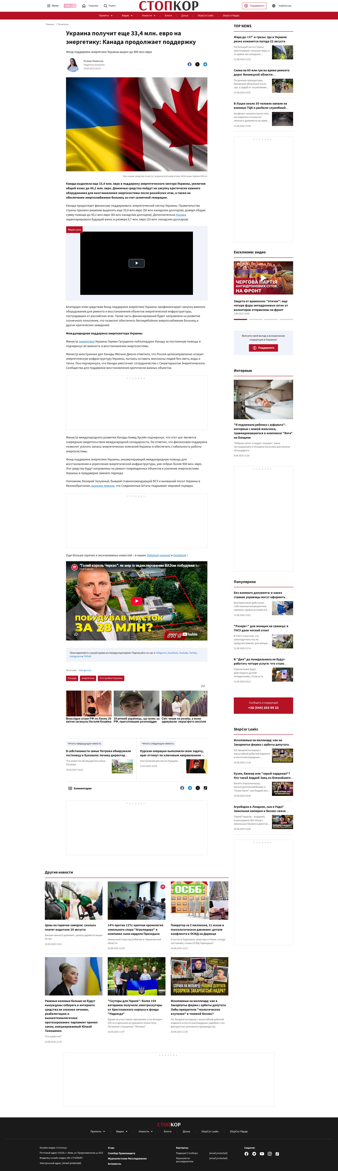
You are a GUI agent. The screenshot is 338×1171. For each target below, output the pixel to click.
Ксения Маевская (93, 61)
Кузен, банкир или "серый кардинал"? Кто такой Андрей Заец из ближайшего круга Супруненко (262, 777)
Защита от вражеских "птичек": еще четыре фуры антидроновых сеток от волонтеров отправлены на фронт (261, 305)
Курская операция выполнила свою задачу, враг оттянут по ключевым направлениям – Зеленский (172, 755)
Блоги (168, 15)
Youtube (183, 653)
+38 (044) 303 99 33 (263, 708)
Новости (147, 15)
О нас (111, 1148)
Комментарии (83, 788)
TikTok (86, 656)
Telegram (161, 653)
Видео (125, 15)
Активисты (114, 1164)
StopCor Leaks (205, 15)
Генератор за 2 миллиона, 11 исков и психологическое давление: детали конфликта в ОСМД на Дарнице (197, 929)
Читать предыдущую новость (84, 743)
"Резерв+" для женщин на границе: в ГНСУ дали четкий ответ (261, 628)
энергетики (87, 341)
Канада (181, 215)
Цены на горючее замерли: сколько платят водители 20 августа (70, 927)
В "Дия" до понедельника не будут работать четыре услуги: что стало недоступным (259, 663)
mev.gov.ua (85, 670)
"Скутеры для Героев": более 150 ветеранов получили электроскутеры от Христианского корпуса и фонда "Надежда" (135, 1007)
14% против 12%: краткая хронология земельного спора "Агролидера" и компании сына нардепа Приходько (135, 929)
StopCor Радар (231, 15)
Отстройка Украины (111, 678)
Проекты (104, 15)
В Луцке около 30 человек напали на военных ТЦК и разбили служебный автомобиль (260, 107)
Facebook (172, 653)
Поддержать (257, 6)
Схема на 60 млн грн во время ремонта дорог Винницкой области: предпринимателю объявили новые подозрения (261, 76)
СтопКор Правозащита (121, 1153)
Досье (184, 15)
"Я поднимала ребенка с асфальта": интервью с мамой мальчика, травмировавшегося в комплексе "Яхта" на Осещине (263, 431)
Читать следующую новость (158, 743)
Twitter (192, 653)
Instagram (75, 656)
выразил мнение (102, 486)
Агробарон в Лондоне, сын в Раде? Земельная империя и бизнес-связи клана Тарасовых (260, 811)
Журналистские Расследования (127, 1158)
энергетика (88, 678)
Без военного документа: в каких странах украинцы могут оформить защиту (259, 597)
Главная (50, 24)
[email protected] (71, 1163)
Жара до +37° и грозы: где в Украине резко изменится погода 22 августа (260, 39)
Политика (63, 24)
